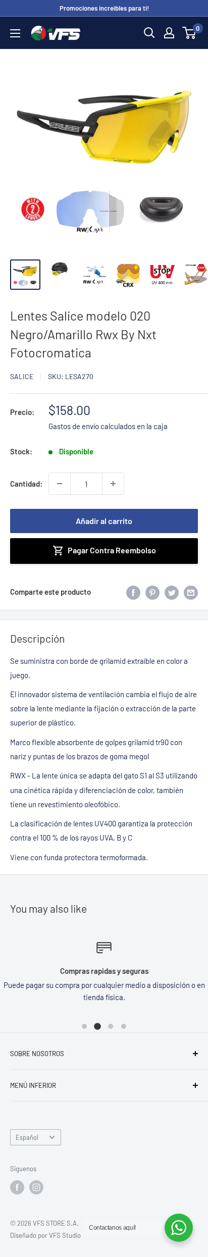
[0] (189, 33)
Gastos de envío (73, 426)
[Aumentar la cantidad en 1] (113, 483)
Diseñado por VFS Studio (45, 1235)
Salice (21, 376)
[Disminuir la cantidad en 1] (59, 483)
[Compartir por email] (191, 591)
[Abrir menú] (15, 33)
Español (27, 1137)
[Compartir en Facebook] (133, 591)
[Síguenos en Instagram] (36, 1187)
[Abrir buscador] (149, 32)
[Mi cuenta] (169, 32)
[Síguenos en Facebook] (17, 1187)
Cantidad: (26, 483)
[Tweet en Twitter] (172, 591)
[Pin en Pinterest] (152, 591)
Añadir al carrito (104, 521)
